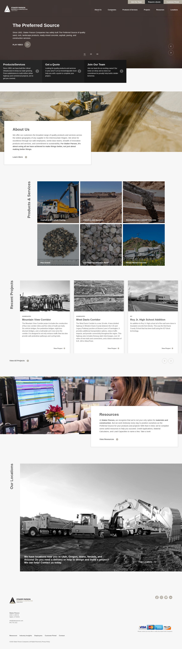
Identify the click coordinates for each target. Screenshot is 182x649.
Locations (174, 10)
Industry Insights (26, 635)
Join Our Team (136, 2)
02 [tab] (91, 54)
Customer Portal (173, 2)
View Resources (106, 439)
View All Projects (17, 361)
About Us (98, 10)
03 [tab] (97, 54)
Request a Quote (154, 2)
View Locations (145, 562)
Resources (160, 10)
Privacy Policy (46, 641)
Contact (62, 635)
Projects (147, 10)
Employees (38, 635)
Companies (112, 10)
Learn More (18, 157)
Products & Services (130, 10)
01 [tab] (85, 54)
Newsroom (13, 635)
